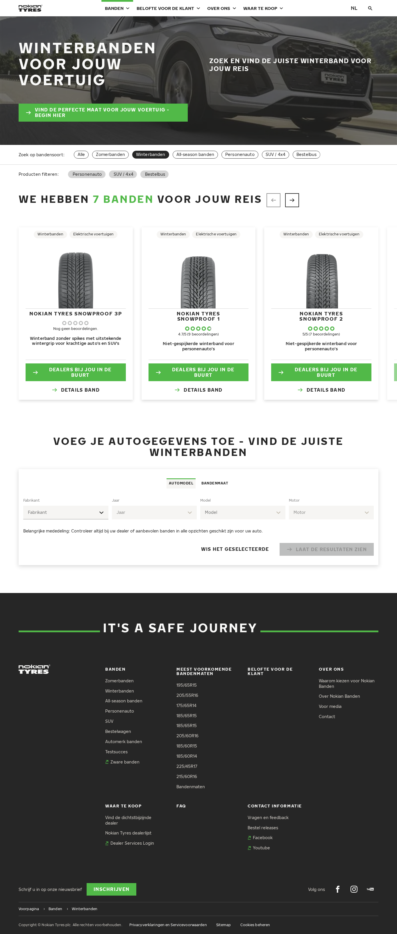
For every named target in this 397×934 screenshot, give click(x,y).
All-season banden (195, 154)
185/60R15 (186, 745)
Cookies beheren (255, 925)
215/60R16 (186, 776)
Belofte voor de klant (165, 8)
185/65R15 (186, 715)
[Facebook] (338, 889)
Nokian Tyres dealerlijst (128, 832)
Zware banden (125, 761)
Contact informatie (275, 805)
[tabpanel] (198, 527)
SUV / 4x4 (275, 154)
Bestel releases (263, 827)
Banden (114, 8)
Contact (327, 716)
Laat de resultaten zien (331, 549)
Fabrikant (31, 500)
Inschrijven (111, 889)
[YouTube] (370, 889)
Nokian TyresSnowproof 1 (198, 316)
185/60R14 (186, 756)
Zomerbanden (110, 154)
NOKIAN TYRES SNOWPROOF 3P (75, 313)
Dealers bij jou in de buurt (80, 372)
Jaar (115, 500)
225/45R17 (186, 766)
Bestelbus (306, 154)
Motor (294, 500)
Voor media (330, 706)
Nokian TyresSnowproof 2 (321, 316)
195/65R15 (186, 685)
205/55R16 (187, 695)
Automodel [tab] (181, 483)
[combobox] (65, 512)
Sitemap (223, 925)
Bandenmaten (190, 786)
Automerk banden (123, 741)
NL (354, 8)
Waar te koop (260, 8)
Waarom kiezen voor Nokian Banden (347, 683)
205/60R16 (187, 735)
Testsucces (116, 751)
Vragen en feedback (268, 817)
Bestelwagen (118, 731)
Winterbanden (119, 690)
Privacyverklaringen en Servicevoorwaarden (168, 925)
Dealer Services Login (132, 843)
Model (205, 500)
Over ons (218, 8)
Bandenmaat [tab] (214, 483)
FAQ (181, 805)
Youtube (261, 847)
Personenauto (240, 154)
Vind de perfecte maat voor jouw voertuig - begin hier (102, 112)
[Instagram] (354, 889)
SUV (109, 721)
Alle (81, 154)
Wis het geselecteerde (235, 549)
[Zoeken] (370, 8)
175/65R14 (186, 705)
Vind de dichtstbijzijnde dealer (128, 820)
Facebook (263, 837)
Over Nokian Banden (339, 696)
